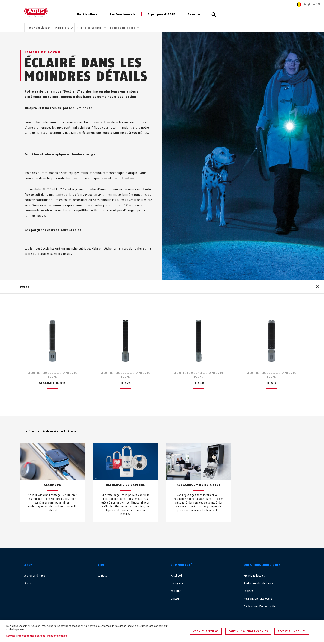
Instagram (177, 583)
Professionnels (122, 14)
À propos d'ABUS (162, 14)
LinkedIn (176, 598)
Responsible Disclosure (258, 598)
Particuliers (87, 14)
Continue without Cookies (248, 631)
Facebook (176, 575)
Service (194, 14)
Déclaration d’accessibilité (260, 606)
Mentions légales (254, 575)
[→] (169, 531)
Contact (102, 575)
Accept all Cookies (292, 631)
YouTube (176, 591)
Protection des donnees (258, 583)
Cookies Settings (205, 631)
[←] (155, 531)
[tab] (24, 287)
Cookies (248, 591)
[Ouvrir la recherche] (213, 16)
